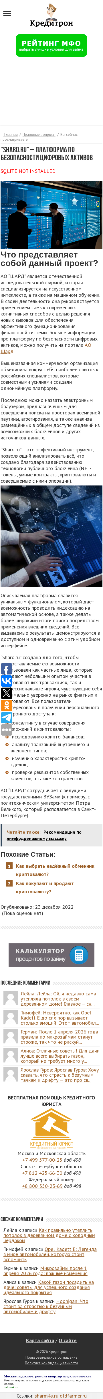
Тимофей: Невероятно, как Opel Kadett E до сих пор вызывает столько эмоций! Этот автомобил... (60, 1017)
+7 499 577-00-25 (42, 1160)
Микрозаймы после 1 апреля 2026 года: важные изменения (45, 1270)
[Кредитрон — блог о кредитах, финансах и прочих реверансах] (51, 14)
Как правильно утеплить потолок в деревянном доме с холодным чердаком (49, 1235)
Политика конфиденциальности (51, 1363)
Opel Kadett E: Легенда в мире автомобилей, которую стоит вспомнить (50, 1254)
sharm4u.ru (46, 1395)
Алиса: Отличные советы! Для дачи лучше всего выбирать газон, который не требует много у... (60, 1055)
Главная (10, 134)
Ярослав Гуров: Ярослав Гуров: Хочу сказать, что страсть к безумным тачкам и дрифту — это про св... (60, 1074)
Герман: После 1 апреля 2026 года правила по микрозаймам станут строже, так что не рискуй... (59, 1036)
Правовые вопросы (39, 134)
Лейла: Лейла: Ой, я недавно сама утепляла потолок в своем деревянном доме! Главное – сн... (58, 998)
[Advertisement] (51, 94)
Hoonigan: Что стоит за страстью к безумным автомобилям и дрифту (45, 1306)
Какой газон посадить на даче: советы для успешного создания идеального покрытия (48, 1287)
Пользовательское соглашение (51, 1357)
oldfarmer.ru (73, 1395)
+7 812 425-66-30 (42, 1173)
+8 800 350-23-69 (42, 1186)
